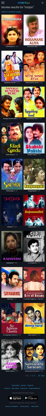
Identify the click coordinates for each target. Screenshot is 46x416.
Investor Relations (34, 388)
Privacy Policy (24, 406)
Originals (30, 385)
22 (39, 376)
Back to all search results (11, 12)
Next (43, 376)
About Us (7, 388)
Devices (23, 385)
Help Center (15, 388)
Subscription (16, 385)
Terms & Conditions (11, 406)
